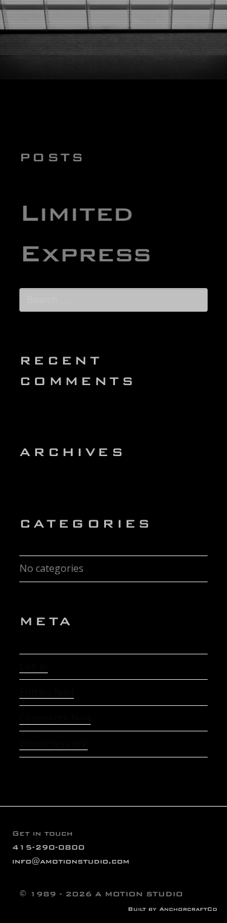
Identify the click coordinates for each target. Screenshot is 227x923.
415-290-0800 (48, 846)
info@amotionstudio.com (71, 860)
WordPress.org (53, 743)
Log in (33, 666)
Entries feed (46, 692)
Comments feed (55, 718)
